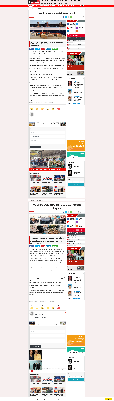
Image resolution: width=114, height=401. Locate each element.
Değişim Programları (77, 92)
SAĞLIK (55, 3)
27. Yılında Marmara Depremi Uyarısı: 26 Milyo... (34, 184)
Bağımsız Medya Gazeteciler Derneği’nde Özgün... (35, 194)
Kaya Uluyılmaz (44, 102)
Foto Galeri (31, 5)
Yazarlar (37, 5)
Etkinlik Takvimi (71, 5)
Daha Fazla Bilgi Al (68, 399)
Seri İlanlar (65, 5)
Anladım (108, 399)
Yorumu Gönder (36, 346)
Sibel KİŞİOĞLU (76, 103)
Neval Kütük (75, 91)
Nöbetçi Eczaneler (52, 5)
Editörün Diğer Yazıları (39, 115)
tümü (83, 162)
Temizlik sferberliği (42, 301)
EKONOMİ (51, 3)
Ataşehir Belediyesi (33, 301)
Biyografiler (30, 6)
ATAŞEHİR (39, 8)
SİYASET (63, 3)
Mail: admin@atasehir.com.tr (40, 118)
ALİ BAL (74, 81)
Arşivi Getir (75, 184)
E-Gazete (42, 5)
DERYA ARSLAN (76, 96)
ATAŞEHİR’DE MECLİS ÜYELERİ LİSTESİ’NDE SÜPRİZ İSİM (78, 99)
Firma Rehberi (59, 5)
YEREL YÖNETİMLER (44, 3)
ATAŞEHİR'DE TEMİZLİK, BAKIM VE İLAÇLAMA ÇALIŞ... (47, 194)
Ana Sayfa (32, 8)
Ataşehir (50, 102)
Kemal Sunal (76, 166)
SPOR (59, 3)
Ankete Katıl (75, 149)
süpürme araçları (51, 301)
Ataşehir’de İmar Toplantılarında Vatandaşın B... (46, 184)
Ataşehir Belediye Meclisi (35, 102)
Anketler (47, 5)
